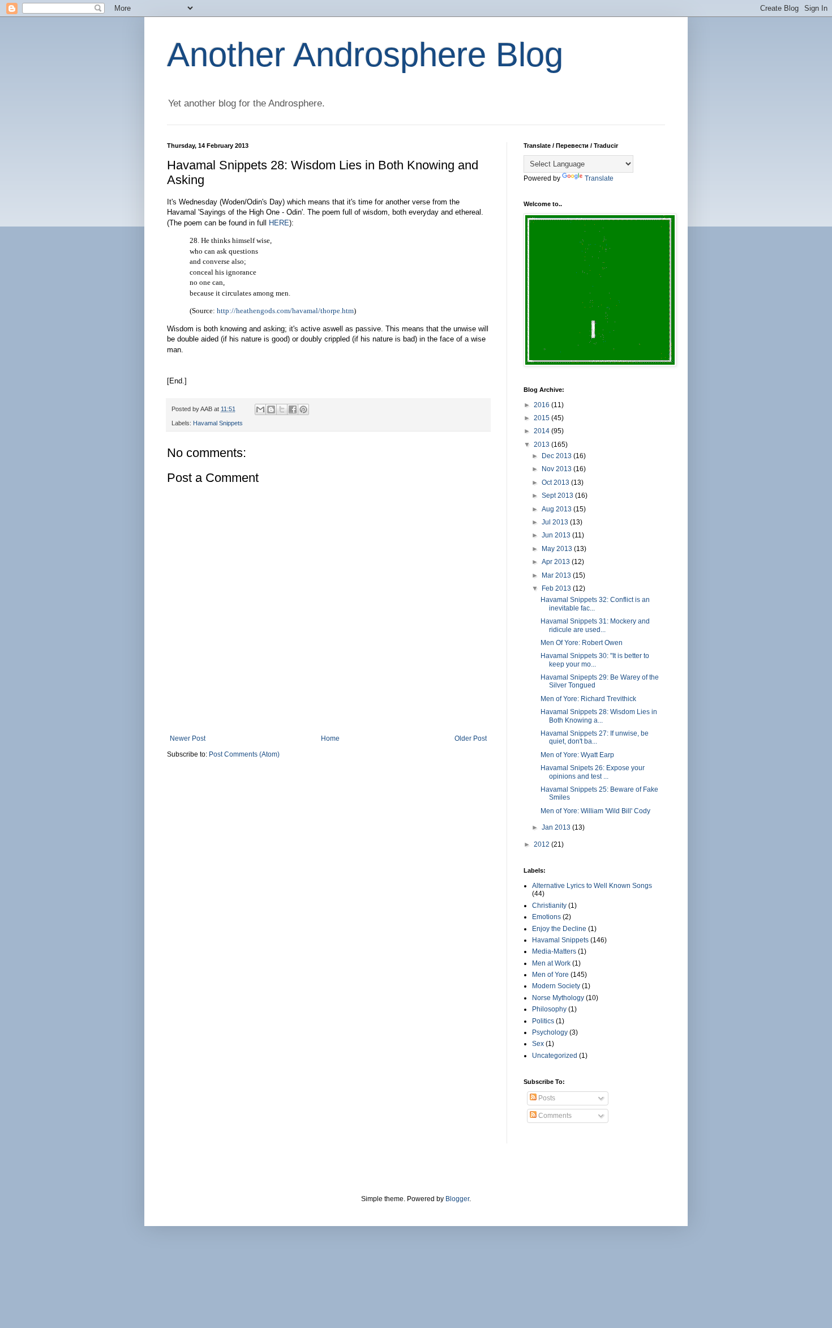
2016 (542, 405)
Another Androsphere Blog (365, 55)
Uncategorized (554, 1056)
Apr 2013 (557, 562)
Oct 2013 (556, 482)
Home (330, 738)
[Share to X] (282, 409)
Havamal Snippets (218, 423)
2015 (542, 418)
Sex (538, 1044)
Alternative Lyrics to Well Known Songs (592, 886)
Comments (554, 1116)
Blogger (457, 1199)
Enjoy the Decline (559, 929)
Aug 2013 (557, 509)
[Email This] (260, 409)
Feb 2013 (557, 588)
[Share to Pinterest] (303, 409)
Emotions (546, 917)
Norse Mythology (558, 998)
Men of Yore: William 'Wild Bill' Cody (595, 811)
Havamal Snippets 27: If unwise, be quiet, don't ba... (595, 737)
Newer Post (187, 738)
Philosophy (549, 1009)
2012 (542, 844)
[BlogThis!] (271, 409)
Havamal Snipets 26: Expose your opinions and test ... (593, 772)
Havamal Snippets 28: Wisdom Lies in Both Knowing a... (599, 716)
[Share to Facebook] (292, 409)
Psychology (550, 1032)
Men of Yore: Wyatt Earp (577, 755)
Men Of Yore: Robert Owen (582, 643)
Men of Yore (550, 975)
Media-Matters (554, 951)
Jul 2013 (556, 522)
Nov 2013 (557, 469)
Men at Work (551, 963)
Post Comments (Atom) (244, 754)
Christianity (549, 905)
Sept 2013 (558, 495)
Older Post (470, 738)
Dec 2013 (557, 456)
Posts (546, 1098)
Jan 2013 (557, 827)
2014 (542, 431)
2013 (542, 445)
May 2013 (558, 549)
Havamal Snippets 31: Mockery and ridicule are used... (595, 625)
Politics (543, 1021)
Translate (599, 178)
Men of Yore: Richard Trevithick (588, 699)
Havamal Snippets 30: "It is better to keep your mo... (595, 660)
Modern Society (556, 986)
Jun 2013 (557, 535)
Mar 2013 (557, 575)
